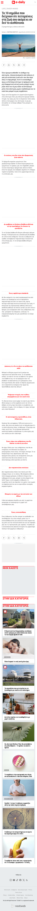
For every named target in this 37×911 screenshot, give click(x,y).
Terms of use (18, 892)
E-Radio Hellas (11, 895)
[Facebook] (4, 65)
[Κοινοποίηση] (24, 65)
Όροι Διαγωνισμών (22, 889)
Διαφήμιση (14, 889)
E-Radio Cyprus (20, 895)
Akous (25, 898)
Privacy (30, 889)
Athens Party (20, 898)
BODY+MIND (12, 9)
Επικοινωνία (7, 889)
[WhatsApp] (9, 65)
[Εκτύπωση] (19, 65)
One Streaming (29, 895)
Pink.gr (5, 895)
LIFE (4, 9)
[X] (14, 65)
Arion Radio (13, 898)
